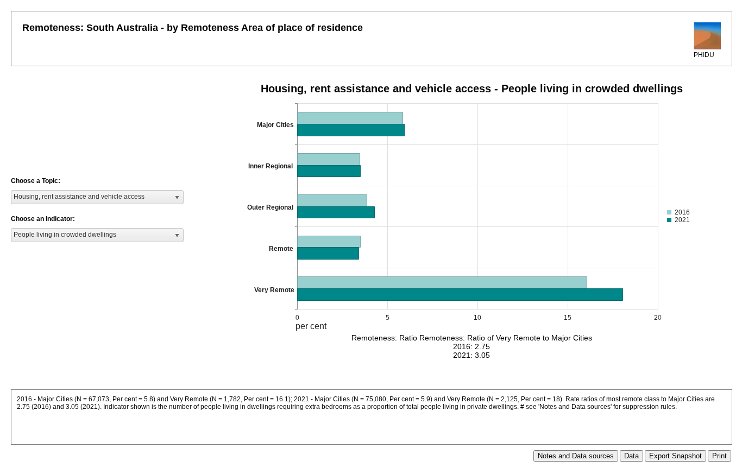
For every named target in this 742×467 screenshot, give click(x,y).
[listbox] (97, 197)
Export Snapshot (675, 456)
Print (719, 456)
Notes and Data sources (576, 456)
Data (631, 456)
